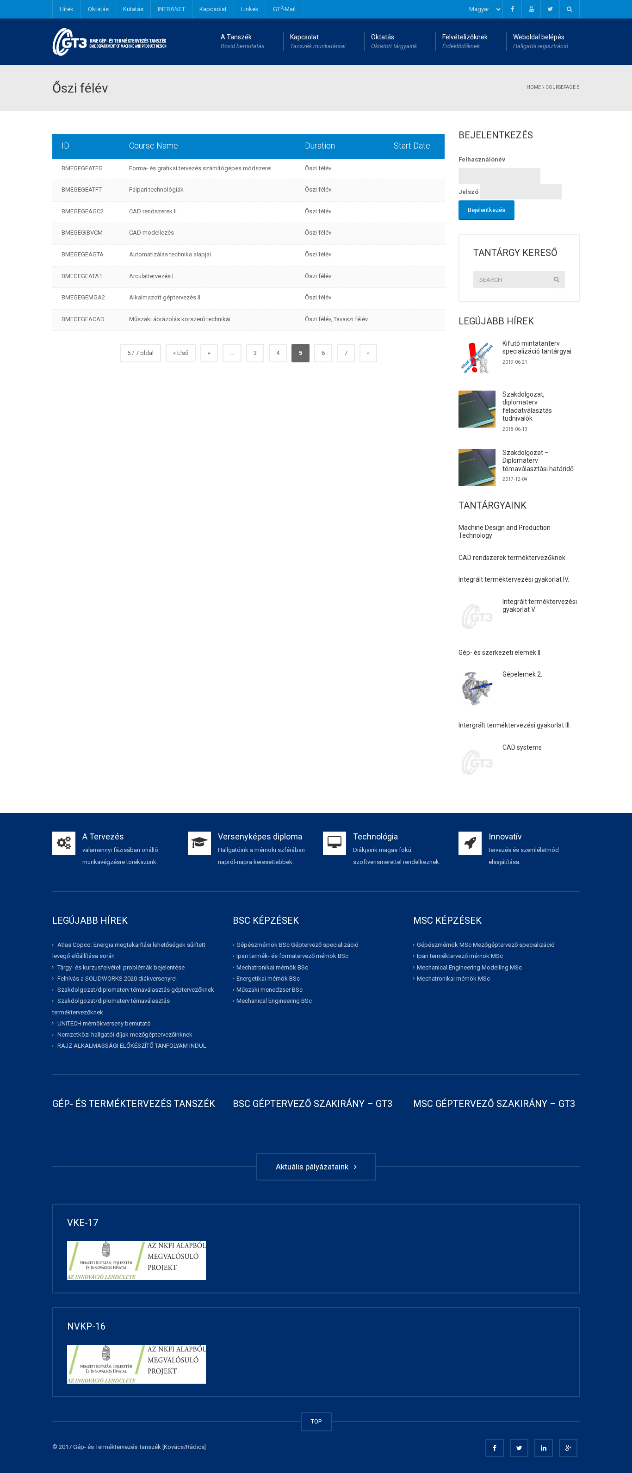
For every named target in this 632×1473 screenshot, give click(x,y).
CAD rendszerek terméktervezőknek (512, 557)
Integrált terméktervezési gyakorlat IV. (514, 579)
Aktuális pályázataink (314, 1166)
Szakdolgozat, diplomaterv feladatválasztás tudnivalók (527, 407)
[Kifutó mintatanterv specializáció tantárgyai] (477, 358)
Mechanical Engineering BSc (274, 1000)
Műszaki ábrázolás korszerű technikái (179, 319)
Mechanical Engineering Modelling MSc (469, 966)
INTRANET (171, 9)
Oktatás (98, 9)
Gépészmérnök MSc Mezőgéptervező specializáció (486, 944)
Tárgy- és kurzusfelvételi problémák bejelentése (121, 966)
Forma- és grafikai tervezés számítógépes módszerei (200, 168)
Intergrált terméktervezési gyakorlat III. (515, 725)
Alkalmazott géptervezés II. (165, 297)
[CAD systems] (477, 762)
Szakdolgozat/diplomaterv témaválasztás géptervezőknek (135, 989)
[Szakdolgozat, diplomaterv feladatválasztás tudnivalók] (477, 409)
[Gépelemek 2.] (477, 689)
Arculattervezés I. (152, 276)
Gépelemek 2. (522, 674)
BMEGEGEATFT (82, 189)
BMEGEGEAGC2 (83, 211)
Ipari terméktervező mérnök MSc (460, 955)
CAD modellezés (151, 232)
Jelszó (468, 191)
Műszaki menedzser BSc (269, 989)
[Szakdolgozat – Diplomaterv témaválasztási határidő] (477, 467)
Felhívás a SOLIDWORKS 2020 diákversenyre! (117, 978)
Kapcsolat (213, 9)
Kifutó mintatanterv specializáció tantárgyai (536, 347)
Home (534, 87)
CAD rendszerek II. (153, 211)
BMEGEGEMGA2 (83, 297)
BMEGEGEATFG (82, 168)
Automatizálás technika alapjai (170, 254)
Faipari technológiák (156, 189)
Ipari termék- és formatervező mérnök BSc (292, 955)
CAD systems (522, 747)
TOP (316, 1421)
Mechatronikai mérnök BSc (272, 966)
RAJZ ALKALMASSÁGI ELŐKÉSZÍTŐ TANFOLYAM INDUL (131, 1045)
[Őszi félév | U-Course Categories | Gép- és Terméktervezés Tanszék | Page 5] (109, 41)
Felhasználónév (482, 159)
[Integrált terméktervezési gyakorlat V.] (477, 616)
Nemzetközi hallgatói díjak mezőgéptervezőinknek (124, 1034)
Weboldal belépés (540, 41)
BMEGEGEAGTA (83, 254)
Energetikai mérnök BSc (268, 978)
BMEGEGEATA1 (82, 276)
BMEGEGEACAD (83, 319)
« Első (180, 352)
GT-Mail (284, 8)
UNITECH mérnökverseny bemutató (104, 1023)
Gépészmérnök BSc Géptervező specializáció (297, 944)
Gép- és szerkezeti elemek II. (500, 652)
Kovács (174, 1446)
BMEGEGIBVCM (82, 232)
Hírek (67, 9)
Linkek (250, 9)
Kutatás (133, 9)
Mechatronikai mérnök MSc (453, 978)
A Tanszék (243, 41)
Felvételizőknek (465, 41)
